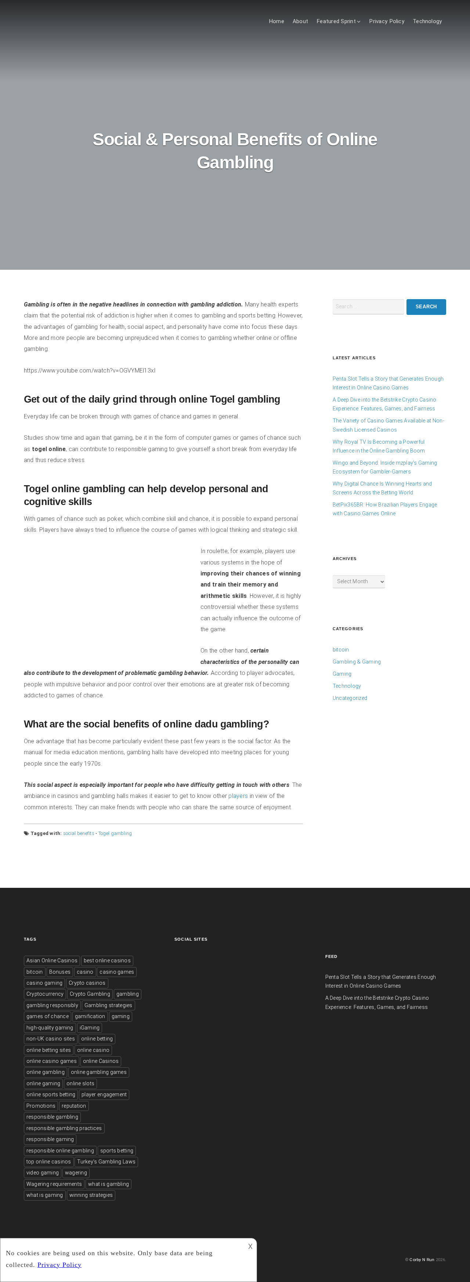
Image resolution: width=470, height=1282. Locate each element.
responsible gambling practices (64, 1128)
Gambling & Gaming (357, 662)
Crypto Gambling (90, 994)
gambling (127, 994)
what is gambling (108, 1184)
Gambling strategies (108, 1005)
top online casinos (48, 1162)
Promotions (40, 1106)
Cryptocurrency (45, 994)
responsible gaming (50, 1139)
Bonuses (60, 972)
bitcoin (341, 650)
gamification (90, 1016)
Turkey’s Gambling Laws (106, 1162)
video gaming (42, 1173)
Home (276, 21)
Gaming (342, 674)
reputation (74, 1106)
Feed (331, 956)
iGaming (90, 1028)
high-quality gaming (49, 1028)
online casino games (51, 1061)
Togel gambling (115, 833)
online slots (80, 1083)
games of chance (47, 1016)
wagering (76, 1173)
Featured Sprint (336, 21)
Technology (427, 21)
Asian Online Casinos (51, 960)
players (238, 795)
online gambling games (99, 1072)
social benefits (78, 833)
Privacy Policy (386, 21)
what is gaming (44, 1195)
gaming (121, 1016)
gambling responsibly (52, 1005)
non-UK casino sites (50, 1039)
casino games (117, 972)
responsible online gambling (60, 1151)
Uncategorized (350, 698)
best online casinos (107, 960)
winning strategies (91, 1195)
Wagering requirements (54, 1184)
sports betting (117, 1151)
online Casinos (101, 1061)
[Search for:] (368, 307)
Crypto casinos (87, 983)
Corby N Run (421, 1259)
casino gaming (44, 983)
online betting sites (48, 1050)
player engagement (104, 1094)
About (300, 21)
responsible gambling (52, 1117)
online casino (93, 1050)
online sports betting (50, 1094)
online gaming (43, 1083)
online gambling (45, 1072)
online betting (97, 1039)
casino (85, 972)
